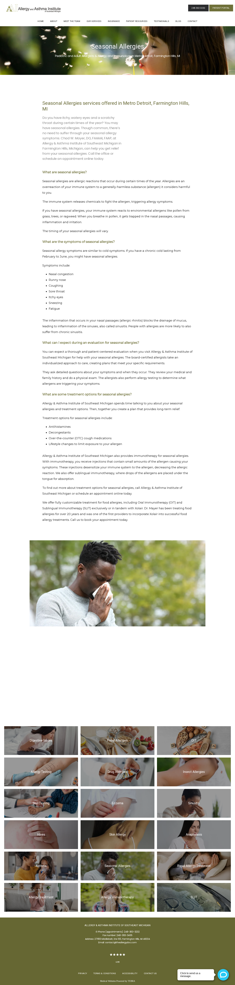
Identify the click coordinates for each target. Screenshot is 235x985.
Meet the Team (72, 21)
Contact (192, 21)
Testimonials (161, 21)
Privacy (82, 973)
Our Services (94, 21)
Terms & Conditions (104, 973)
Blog (178, 21)
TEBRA (131, 981)
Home (41, 21)
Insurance (114, 21)
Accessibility (129, 973)
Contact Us (150, 973)
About (53, 21)
